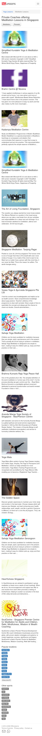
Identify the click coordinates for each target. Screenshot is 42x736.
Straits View (5, 677)
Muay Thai (5, 703)
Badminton (5, 689)
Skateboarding (6, 706)
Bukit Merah (5, 650)
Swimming (5, 712)
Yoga (3, 718)
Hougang (4, 656)
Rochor (4, 671)
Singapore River (6, 674)
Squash (4, 709)
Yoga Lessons (8, 12)
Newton (4, 665)
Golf (3, 692)
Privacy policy (18, 728)
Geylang (4, 653)
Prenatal (17, 24)
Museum (4, 662)
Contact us (28, 728)
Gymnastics (5, 695)
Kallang (4, 659)
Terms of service (7, 728)
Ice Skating (5, 697)
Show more (5, 680)
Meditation (6, 24)
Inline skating (5, 700)
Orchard (4, 668)
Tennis (4, 715)
